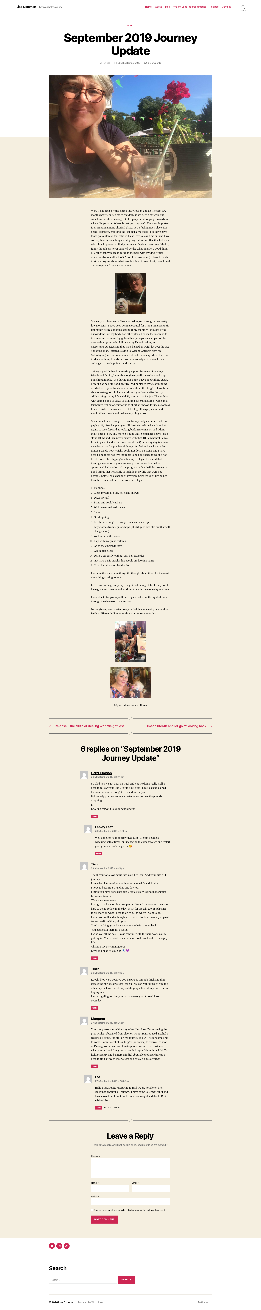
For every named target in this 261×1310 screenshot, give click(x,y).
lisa (108, 63)
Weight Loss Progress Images (189, 6)
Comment (95, 1156)
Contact (226, 6)
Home (148, 6)
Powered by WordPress (90, 1302)
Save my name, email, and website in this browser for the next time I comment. (129, 1210)
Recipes (214, 6)
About (158, 6)
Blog (167, 6)
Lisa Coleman (26, 6)
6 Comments (154, 63)
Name (95, 1183)
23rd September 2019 (129, 63)
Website (95, 1196)
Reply (94, 816)
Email (135, 1183)
